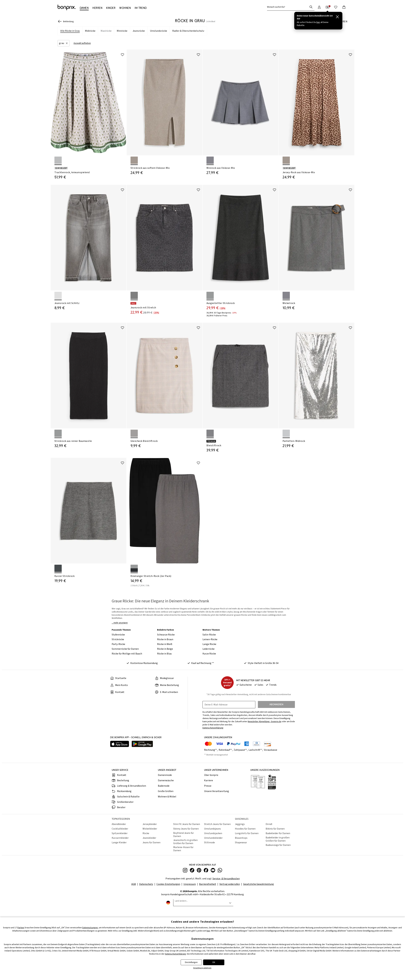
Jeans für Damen (151, 842)
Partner (20, 927)
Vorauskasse (270, 749)
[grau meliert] (210, 160)
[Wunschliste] (335, 7)
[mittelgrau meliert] (210, 433)
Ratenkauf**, (226, 749)
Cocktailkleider (120, 828)
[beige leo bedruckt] (286, 160)
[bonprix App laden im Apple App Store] (119, 744)
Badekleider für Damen (278, 833)
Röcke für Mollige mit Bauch (127, 653)
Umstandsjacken (213, 833)
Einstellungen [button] (191, 962)
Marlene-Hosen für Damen (183, 849)
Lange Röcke (209, 644)
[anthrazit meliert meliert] (210, 295)
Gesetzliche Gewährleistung (258, 884)
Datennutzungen (90, 927)
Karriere (208, 780)
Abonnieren (276, 704)
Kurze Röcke (209, 653)
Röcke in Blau (164, 653)
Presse (207, 786)
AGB (133, 884)
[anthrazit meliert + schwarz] (134, 568)
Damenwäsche (166, 780)
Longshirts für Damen (247, 833)
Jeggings (240, 824)
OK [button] (213, 962)
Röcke (146, 833)
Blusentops (241, 838)
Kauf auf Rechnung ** (202, 663)
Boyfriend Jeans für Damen (183, 834)
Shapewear (241, 842)
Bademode (163, 785)
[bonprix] (67, 7)
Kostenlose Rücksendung (144, 663)
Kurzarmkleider (120, 838)
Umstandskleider (213, 838)
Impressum (190, 884)
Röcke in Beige (165, 649)
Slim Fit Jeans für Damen (186, 824)
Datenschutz (146, 884)
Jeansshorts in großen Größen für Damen (185, 842)
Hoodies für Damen (245, 828)
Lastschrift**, (256, 749)
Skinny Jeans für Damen (186, 828)
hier (208, 930)
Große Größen (165, 791)
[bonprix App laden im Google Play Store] (142, 744)
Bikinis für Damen (275, 828)
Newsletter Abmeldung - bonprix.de (264, 721)
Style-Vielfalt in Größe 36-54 (263, 663)
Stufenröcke (118, 634)
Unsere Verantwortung (216, 791)
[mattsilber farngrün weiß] (58, 160)
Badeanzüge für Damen (278, 845)
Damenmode (165, 775)
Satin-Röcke (209, 634)
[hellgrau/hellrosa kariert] (134, 433)
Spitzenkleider (120, 833)
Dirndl (269, 824)
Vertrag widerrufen (229, 884)
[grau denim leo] (134, 295)
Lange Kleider (119, 842)
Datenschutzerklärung (175, 954)
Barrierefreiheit (207, 884)
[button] (63, 43)
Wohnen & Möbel (167, 796)
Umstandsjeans (212, 828)
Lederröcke (208, 649)
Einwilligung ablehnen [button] (202, 968)
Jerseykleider (150, 824)
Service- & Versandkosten (226, 878)
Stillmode (209, 842)
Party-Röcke (118, 644)
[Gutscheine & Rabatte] (327, 7)
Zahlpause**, (241, 749)
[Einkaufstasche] (343, 7)
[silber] (286, 433)
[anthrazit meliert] (58, 433)
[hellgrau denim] (58, 295)
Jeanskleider (149, 838)
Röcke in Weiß (164, 644)
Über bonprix (211, 775)
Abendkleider (119, 824)
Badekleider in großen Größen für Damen (278, 839)
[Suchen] (311, 6)
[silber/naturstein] (134, 160)
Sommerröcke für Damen (125, 649)
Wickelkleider (150, 828)
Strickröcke (118, 639)
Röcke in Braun (165, 639)
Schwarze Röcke (166, 634)
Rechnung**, (211, 749)
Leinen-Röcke (209, 639)
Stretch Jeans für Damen (217, 824)
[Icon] (122, 54)
